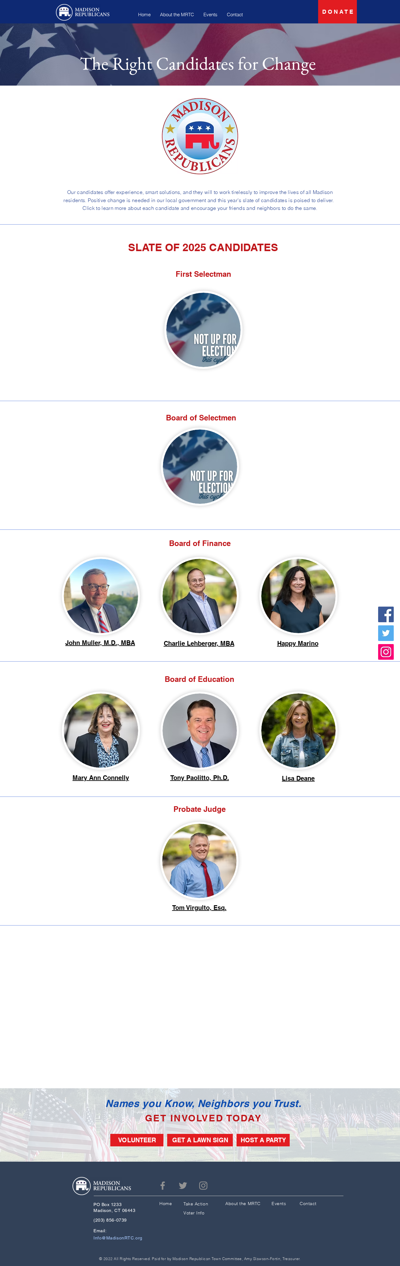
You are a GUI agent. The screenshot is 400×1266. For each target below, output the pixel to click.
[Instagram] (386, 652)
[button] (203, 330)
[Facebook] (386, 614)
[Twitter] (386, 633)
